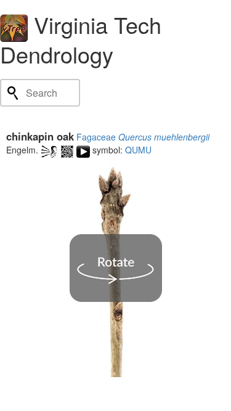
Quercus (135, 137)
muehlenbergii (181, 137)
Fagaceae (96, 137)
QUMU (138, 150)
